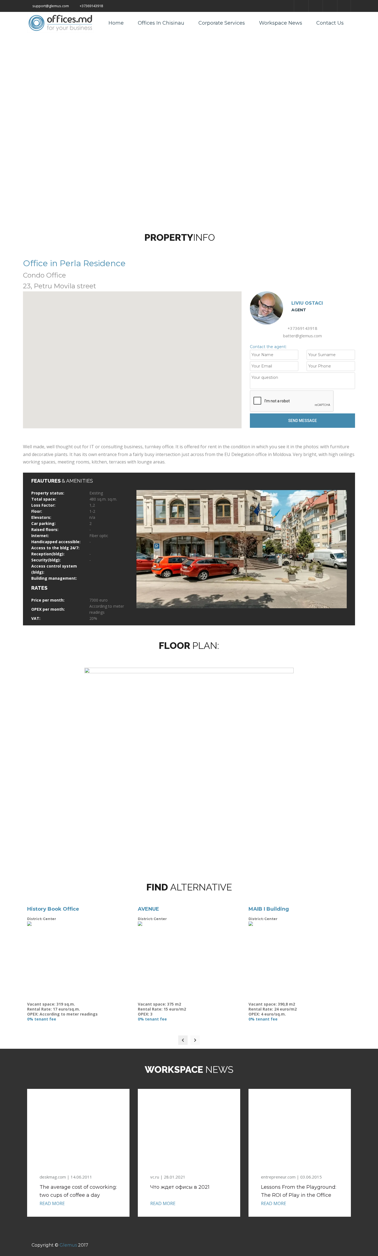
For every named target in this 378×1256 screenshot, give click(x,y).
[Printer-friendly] (222, 237)
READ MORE (52, 1203)
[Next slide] (195, 1040)
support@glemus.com (50, 5)
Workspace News (280, 23)
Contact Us (330, 23)
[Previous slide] (183, 1040)
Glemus (68, 1245)
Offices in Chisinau (161, 23)
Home (116, 23)
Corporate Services (221, 23)
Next (338, 549)
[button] (132, 356)
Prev (145, 549)
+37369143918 (91, 5)
